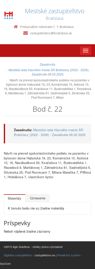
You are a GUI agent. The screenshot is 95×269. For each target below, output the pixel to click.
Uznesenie (37, 198)
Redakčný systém (69, 255)
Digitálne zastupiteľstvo (18, 255)
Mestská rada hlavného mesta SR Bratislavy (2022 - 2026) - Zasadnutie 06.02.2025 (49, 72)
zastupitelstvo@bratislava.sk (51, 33)
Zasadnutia (47, 64)
